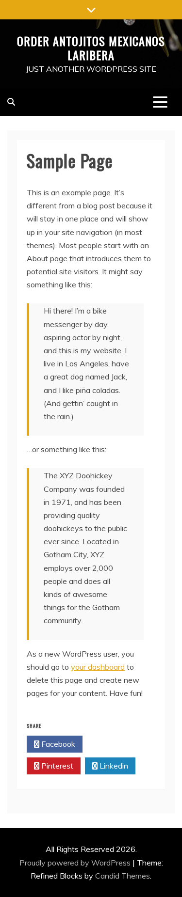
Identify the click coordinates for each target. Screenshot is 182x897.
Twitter (113, 744)
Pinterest (56, 766)
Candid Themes (122, 876)
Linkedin (113, 766)
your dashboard (98, 667)
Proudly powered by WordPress (75, 862)
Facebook (57, 744)
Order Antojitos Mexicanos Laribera (91, 47)
